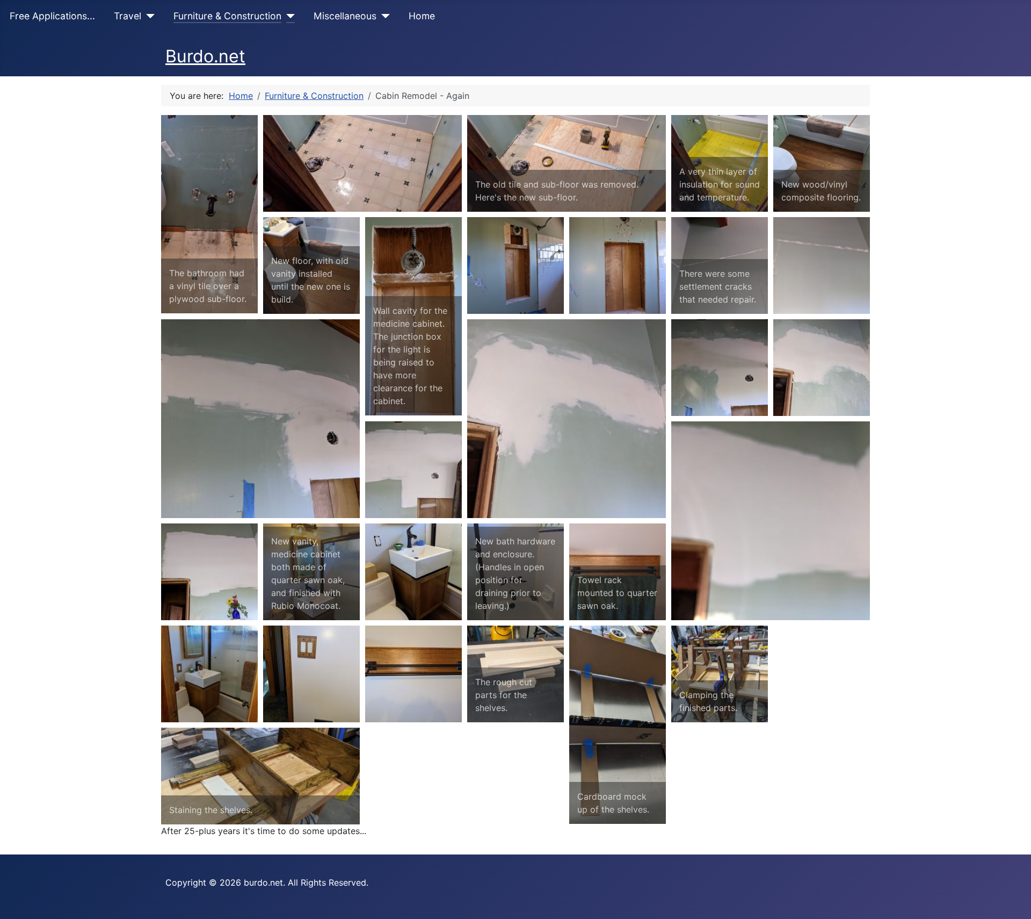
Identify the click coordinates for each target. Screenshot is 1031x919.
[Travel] (148, 16)
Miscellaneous (345, 15)
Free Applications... (52, 15)
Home (422, 15)
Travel (127, 15)
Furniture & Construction (227, 15)
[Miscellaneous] (383, 16)
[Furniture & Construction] (288, 16)
